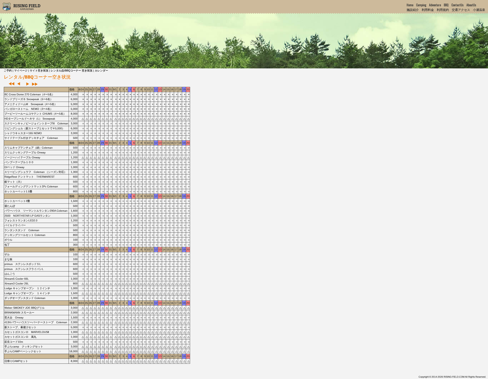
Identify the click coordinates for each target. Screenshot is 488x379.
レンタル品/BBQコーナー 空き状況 (71, 70)
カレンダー (101, 70)
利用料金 (428, 9)
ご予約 (8, 70)
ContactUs (457, 5)
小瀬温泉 (479, 9)
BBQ (446, 5)
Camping (421, 5)
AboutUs (471, 5)
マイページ (20, 70)
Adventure (435, 5)
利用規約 (443, 9)
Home (410, 5)
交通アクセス (461, 9)
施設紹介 (413, 9)
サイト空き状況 (39, 70)
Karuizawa (26, 8)
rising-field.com (454, 377)
